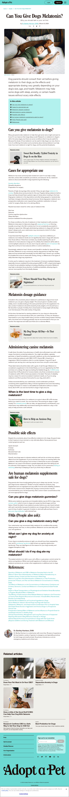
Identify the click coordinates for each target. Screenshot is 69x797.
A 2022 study (54, 370)
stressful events (21, 403)
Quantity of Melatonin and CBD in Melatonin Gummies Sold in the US (30, 572)
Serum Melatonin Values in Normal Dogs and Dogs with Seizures (28, 602)
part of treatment (52, 243)
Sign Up (58, 2)
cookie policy (4, 790)
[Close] (66, 789)
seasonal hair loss (43, 224)
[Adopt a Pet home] (7, 2)
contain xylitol (13, 503)
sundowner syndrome (23, 543)
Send (60, 741)
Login (48, 2)
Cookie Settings (34, 785)
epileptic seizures (33, 235)
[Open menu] (65, 2)
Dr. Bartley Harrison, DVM (30, 23)
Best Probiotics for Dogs (46, 724)
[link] (60, 749)
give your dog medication (16, 511)
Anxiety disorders (14, 183)
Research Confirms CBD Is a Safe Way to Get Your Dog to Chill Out (16, 725)
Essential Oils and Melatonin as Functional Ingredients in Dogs (28, 600)
